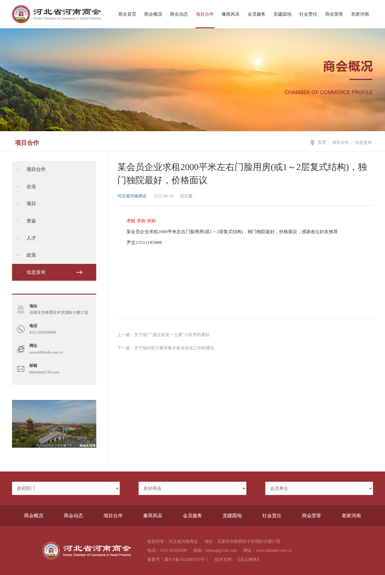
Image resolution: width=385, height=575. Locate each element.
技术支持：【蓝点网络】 (238, 559)
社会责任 (308, 14)
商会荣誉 (334, 14)
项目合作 (205, 14)
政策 (31, 255)
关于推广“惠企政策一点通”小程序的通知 (171, 334)
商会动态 (179, 14)
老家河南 (360, 14)
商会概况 (153, 14)
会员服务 (257, 14)
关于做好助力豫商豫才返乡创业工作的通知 (174, 348)
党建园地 (282, 14)
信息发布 (363, 142)
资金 (31, 220)
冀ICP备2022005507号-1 (186, 559)
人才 (31, 237)
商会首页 (127, 14)
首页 (322, 142)
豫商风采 (231, 14)
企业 (31, 186)
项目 (31, 203)
